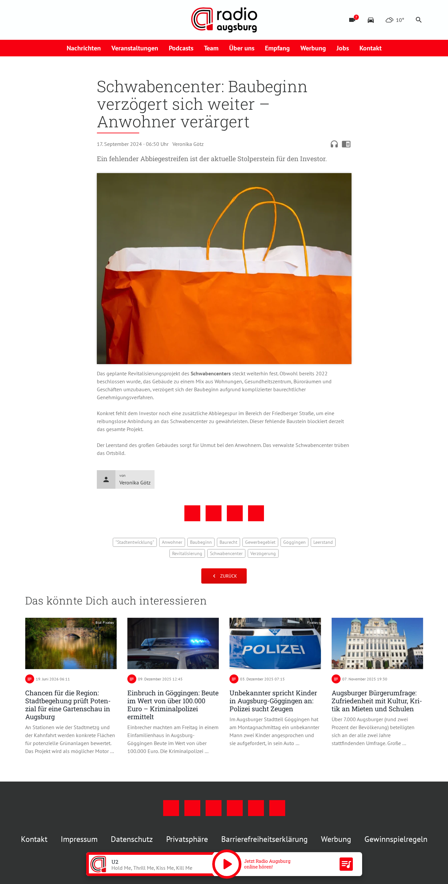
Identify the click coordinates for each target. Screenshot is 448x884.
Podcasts (181, 48)
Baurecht (228, 542)
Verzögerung (263, 553)
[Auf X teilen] (214, 513)
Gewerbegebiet (260, 542)
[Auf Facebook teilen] (192, 513)
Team (211, 48)
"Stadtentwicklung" (134, 542)
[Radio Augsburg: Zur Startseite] (224, 20)
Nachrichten (84, 48)
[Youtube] (58, 20)
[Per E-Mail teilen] (256, 513)
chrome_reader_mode (346, 144)
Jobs (343, 48)
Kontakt (370, 48)
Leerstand (323, 542)
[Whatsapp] (98, 20)
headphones (334, 144)
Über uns (241, 48)
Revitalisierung (187, 553)
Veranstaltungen (134, 48)
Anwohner (172, 542)
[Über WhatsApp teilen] (235, 513)
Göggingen (294, 542)
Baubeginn (201, 542)
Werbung (313, 48)
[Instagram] (45, 20)
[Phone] (85, 20)
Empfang (277, 48)
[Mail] (71, 20)
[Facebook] (31, 20)
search (419, 20)
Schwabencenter (226, 553)
